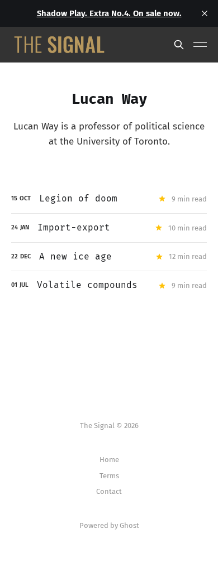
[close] (205, 13)
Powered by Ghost (109, 525)
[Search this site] (178, 44)
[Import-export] (109, 228)
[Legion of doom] (109, 199)
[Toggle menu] (200, 44)
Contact (109, 491)
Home (109, 459)
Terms (109, 476)
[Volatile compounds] (109, 285)
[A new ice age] (109, 257)
